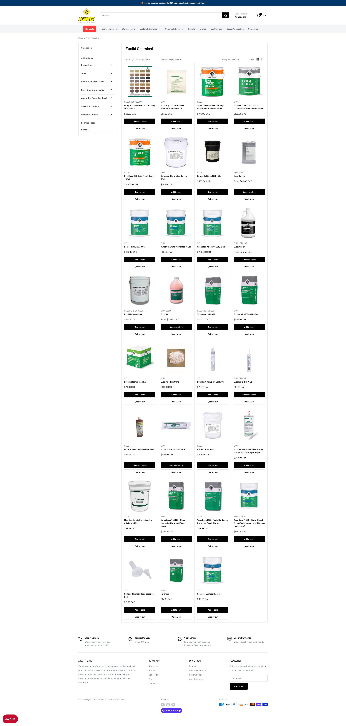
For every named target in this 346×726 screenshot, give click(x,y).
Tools (83, 73)
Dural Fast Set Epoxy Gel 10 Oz (210, 382)
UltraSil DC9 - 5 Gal (205, 449)
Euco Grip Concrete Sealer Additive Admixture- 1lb (172, 107)
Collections (154, 674)
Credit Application (235, 29)
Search (192, 666)
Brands (203, 29)
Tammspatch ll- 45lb (206, 314)
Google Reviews (196, 679)
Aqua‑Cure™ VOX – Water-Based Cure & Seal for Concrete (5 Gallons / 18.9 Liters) (249, 523)
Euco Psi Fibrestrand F (171, 382)
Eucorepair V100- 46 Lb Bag (246, 314)
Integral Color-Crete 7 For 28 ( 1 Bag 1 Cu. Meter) (139, 107)
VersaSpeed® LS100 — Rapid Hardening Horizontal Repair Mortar (173, 523)
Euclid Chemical (92, 38)
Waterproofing (128, 29)
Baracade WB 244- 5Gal (134, 246)
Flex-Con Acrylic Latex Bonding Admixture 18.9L (138, 521)
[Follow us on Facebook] (163, 705)
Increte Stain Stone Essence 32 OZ (139, 449)
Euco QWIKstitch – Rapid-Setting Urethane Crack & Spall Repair (248, 451)
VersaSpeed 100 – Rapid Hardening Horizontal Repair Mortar (212, 521)
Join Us (10, 719)
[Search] (225, 15)
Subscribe (239, 686)
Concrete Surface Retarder (209, 594)
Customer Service (197, 670)
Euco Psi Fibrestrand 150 (135, 382)
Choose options (140, 121)
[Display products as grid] (258, 59)
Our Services (216, 29)
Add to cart (176, 121)
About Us (153, 666)
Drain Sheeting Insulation (93, 90)
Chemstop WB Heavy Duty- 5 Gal (211, 246)
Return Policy (195, 674)
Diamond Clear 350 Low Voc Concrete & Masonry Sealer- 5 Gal (248, 107)
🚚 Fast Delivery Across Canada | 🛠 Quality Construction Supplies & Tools (173, 3)
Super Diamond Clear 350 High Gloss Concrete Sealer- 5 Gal (210, 107)
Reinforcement (107, 29)
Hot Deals (89, 28)
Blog (151, 679)
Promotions (86, 65)
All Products (87, 58)
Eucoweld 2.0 (240, 246)
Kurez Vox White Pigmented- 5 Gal (176, 246)
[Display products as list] (262, 59)
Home (80, 38)
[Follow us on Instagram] (168, 705)
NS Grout (165, 594)
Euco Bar (165, 314)
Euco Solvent (239, 176)
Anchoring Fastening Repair (94, 98)
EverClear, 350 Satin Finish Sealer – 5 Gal (139, 177)
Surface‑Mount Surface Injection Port (139, 595)
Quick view (140, 128)
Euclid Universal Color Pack (173, 449)
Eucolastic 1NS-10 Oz (243, 382)
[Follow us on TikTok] (173, 705)
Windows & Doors (172, 29)
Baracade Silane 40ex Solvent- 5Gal (174, 177)
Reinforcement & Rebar (92, 81)
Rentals (191, 29)
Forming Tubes (88, 122)
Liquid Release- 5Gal (133, 314)
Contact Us (253, 29)
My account (240, 16)
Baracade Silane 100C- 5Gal (209, 176)
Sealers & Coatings (148, 29)
